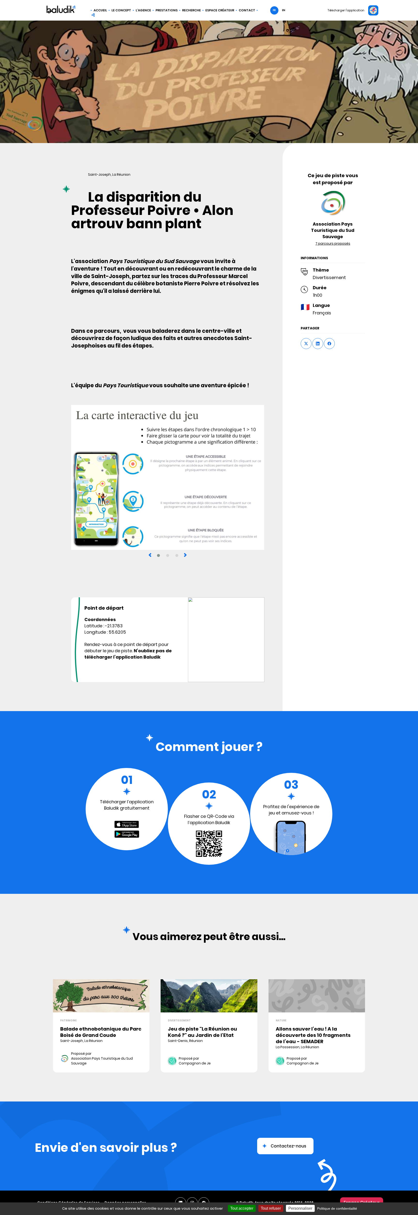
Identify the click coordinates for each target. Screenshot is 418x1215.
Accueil (100, 10)
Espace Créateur (219, 10)
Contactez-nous (288, 1146)
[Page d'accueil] (61, 10)
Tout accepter (241, 1208)
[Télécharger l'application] (373, 10)
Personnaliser (300, 1208)
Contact (247, 10)
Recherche (191, 10)
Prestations (167, 10)
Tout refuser (271, 1208)
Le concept (121, 10)
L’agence (143, 10)
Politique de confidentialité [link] (337, 1208)
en (283, 10)
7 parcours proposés (332, 243)
